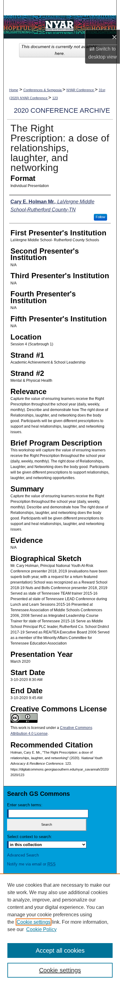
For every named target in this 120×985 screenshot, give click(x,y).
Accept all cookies (60, 950)
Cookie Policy (41, 929)
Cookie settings (33, 922)
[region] (60, 929)
